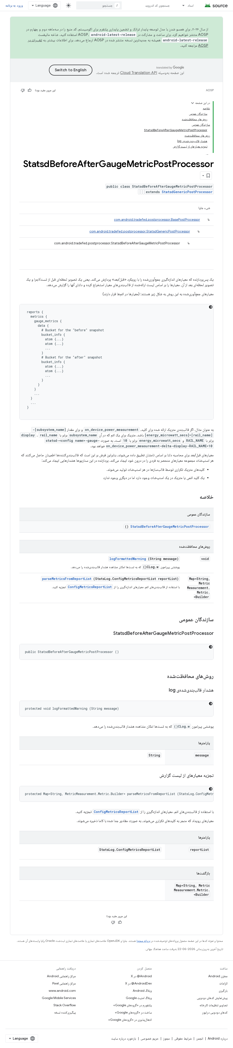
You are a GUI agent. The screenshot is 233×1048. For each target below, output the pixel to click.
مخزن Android (218, 976)
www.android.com (62, 991)
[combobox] (99, 5)
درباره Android (218, 1038)
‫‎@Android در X (141, 976)
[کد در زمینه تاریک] (210, 307)
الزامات (223, 983)
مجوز (166, 1038)
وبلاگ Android (142, 991)
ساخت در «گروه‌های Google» (133, 1012)
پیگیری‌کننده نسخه (65, 1012)
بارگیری (223, 991)
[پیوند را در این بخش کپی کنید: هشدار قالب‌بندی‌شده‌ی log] (163, 690)
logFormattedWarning (127, 559)
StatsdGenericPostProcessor (187, 192)
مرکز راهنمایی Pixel (64, 983)
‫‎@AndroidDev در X (138, 983)
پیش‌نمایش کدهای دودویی (212, 998)
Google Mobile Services (59, 998)
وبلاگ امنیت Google (139, 998)
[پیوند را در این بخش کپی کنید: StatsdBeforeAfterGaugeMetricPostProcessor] (107, 633)
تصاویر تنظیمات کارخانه (214, 1005)
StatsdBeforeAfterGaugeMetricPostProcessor (169, 526)
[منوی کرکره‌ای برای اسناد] (181, 5)
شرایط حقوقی (183, 1038)
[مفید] (29, 90)
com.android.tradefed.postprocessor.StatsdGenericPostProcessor (139, 231)
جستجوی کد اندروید (157, 5)
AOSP (210, 90)
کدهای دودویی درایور (215, 1012)
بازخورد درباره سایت (123, 1038)
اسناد (190, 5)
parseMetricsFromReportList (66, 579)
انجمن (199, 1038)
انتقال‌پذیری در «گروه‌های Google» (130, 1020)
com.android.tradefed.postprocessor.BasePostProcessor (157, 220)
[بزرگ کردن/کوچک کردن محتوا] (192, 103)
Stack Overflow (64, 1005)
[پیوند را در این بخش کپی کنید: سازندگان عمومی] (172, 620)
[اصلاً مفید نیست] (22, 90)
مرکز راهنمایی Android (61, 976)
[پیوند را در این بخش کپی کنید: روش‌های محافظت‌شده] (161, 676)
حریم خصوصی (150, 1038)
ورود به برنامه (14, 5)
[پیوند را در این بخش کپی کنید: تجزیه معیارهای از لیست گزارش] (153, 775)
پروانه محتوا (143, 941)
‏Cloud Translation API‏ (138, 73)
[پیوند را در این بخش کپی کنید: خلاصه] (193, 497)
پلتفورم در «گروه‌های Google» (132, 1005)
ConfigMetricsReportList (90, 587)
